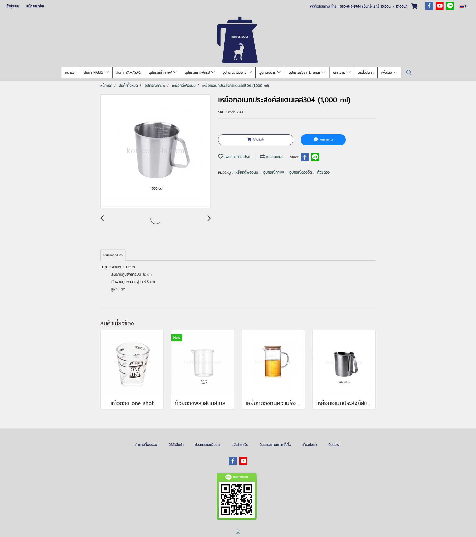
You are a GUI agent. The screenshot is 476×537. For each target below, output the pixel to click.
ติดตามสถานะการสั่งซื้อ (275, 444)
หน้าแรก (70, 72)
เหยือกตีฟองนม (247, 172)
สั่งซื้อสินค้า (257, 139)
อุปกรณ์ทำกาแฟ (161, 72)
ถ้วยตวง (323, 172)
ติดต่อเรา (334, 444)
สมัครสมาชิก (35, 6)
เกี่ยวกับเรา (309, 444)
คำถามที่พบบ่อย (146, 444)
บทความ (340, 72)
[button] (409, 73)
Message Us (326, 139)
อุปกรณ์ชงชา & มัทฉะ (305, 72)
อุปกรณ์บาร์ (268, 72)
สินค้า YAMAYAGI (128, 72)
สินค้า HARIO (94, 72)
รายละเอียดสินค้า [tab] (113, 255)
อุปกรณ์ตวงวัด (301, 172)
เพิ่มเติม (387, 72)
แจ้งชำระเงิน (240, 444)
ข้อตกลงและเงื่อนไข (207, 444)
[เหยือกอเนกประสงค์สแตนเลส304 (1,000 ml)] (155, 151)
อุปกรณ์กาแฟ (274, 172)
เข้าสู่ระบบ (12, 6)
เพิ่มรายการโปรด (236, 157)
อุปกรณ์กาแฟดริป (198, 72)
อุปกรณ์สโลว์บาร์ (235, 72)
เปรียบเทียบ (274, 157)
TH (466, 6)
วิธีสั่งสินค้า (366, 72)
